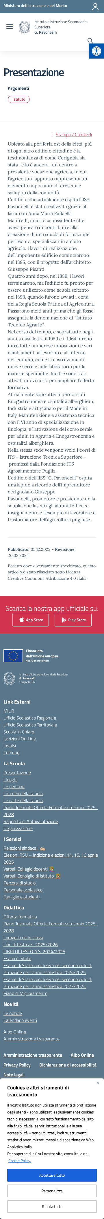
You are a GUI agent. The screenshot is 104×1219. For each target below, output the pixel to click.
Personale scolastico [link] (22, 889)
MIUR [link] (8, 710)
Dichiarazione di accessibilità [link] (67, 1064)
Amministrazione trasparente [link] (31, 1038)
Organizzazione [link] (18, 828)
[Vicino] (97, 1083)
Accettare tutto (52, 1175)
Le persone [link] (14, 786)
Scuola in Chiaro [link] (18, 731)
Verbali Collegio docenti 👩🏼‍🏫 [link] (29, 868)
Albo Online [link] (14, 1031)
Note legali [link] (14, 1074)
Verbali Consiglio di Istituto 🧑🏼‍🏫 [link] (32, 875)
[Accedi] (95, 6)
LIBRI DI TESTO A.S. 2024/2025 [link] (34, 951)
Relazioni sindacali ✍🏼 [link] (24, 847)
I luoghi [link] (10, 779)
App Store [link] (34, 619)
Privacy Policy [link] (17, 1064)
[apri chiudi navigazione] (9, 26)
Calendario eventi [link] (20, 1020)
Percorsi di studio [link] (19, 882)
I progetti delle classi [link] (23, 937)
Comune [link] (11, 752)
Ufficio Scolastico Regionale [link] (29, 717)
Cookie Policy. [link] (19, 1161)
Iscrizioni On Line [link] (19, 738)
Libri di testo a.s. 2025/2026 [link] (30, 944)
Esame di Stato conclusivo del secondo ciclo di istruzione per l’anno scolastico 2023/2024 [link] (47, 983)
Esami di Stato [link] (17, 958)
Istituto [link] (18, 99)
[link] (96, 51)
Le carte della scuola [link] (23, 800)
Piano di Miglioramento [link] (25, 993)
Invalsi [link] (9, 745)
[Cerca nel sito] (90, 41)
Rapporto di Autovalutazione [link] (30, 821)
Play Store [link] (76, 619)
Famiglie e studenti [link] (21, 896)
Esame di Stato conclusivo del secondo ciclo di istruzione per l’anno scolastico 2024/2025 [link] (47, 969)
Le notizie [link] (12, 1013)
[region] (52, 1148)
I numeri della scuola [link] (23, 793)
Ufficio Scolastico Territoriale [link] (30, 724)
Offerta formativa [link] (20, 916)
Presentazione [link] (17, 772)
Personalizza (52, 1191)
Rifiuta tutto (52, 1206)
